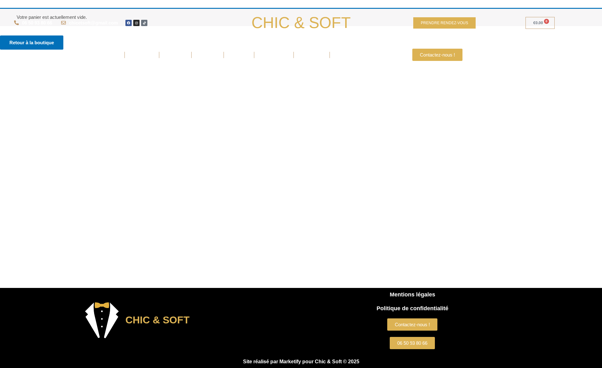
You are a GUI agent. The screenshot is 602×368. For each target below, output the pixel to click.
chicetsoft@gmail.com (93, 22)
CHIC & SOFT (301, 22)
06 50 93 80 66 (37, 22)
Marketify (290, 361)
